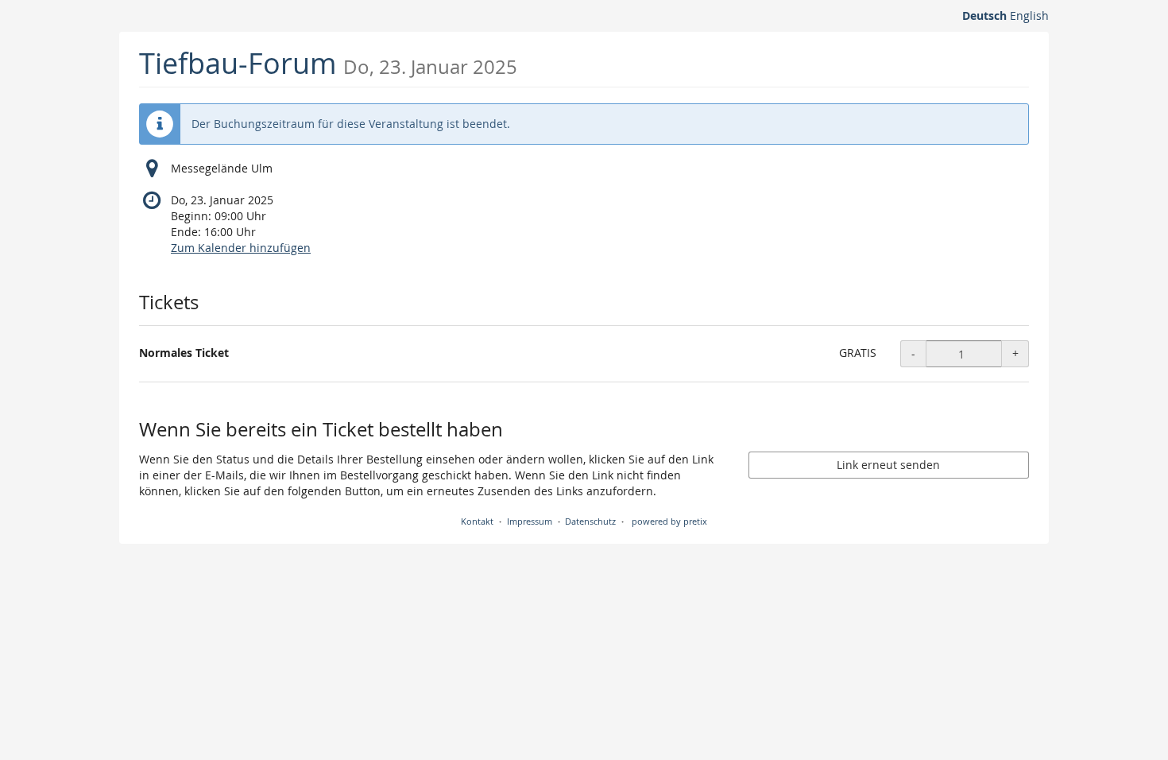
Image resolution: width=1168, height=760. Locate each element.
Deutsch (984, 15)
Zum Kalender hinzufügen (241, 247)
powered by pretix (669, 521)
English (1029, 15)
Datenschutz (590, 521)
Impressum (529, 521)
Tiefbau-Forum (328, 63)
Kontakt (477, 521)
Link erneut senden (888, 464)
